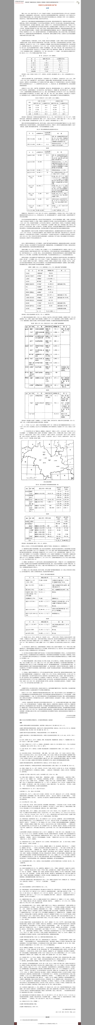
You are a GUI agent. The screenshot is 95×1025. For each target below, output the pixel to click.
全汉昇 (47, 8)
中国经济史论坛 (33, 2)
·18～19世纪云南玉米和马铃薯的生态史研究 (29, 1020)
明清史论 (39, 2)
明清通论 (43, 2)
